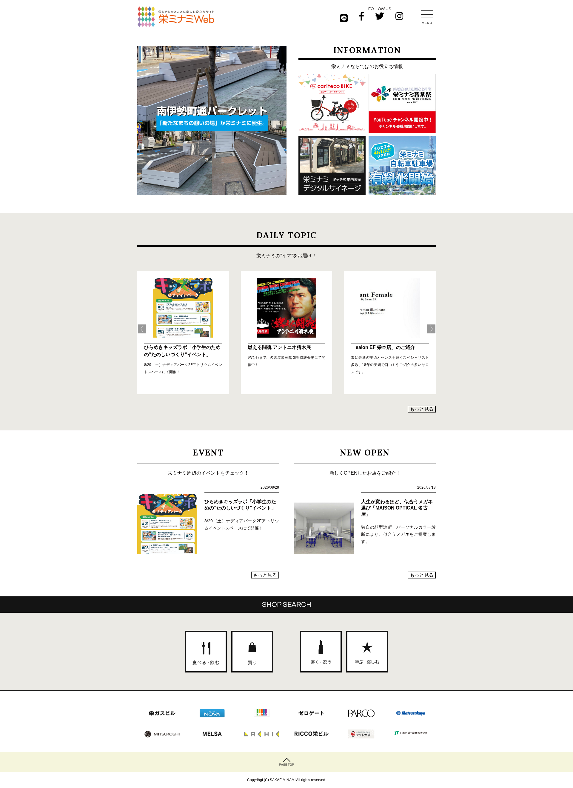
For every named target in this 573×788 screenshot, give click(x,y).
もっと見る (422, 409)
